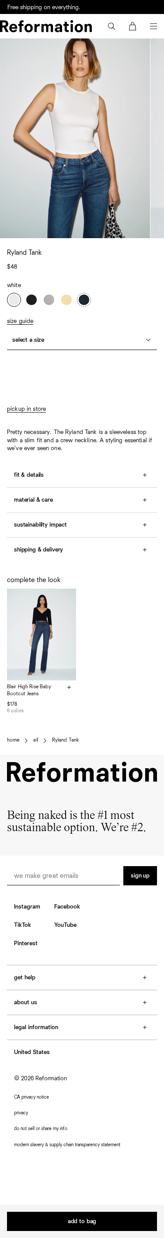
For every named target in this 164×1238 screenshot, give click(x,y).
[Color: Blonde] (66, 300)
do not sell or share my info (40, 1128)
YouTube (65, 925)
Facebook (67, 907)
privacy (21, 1112)
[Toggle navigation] (153, 26)
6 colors (15, 710)
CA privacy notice (31, 1097)
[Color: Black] (31, 300)
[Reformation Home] (46, 26)
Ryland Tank (65, 740)
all (35, 740)
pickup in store (26, 409)
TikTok (22, 925)
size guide (20, 321)
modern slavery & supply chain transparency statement (67, 1144)
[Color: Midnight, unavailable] (84, 300)
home (13, 740)
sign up (140, 876)
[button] (111, 26)
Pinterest (26, 943)
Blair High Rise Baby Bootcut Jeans (29, 690)
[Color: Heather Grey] (49, 300)
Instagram (27, 907)
